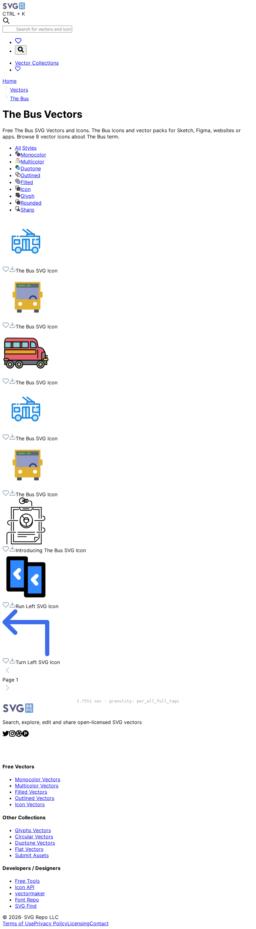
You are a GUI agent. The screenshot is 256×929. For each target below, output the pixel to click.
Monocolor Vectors (37, 779)
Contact (99, 923)
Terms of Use (18, 923)
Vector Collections (37, 63)
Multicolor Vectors (36, 785)
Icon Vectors (30, 804)
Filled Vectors (31, 792)
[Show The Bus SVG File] (25, 263)
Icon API (24, 887)
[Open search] (21, 50)
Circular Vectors (34, 836)
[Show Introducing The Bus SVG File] (25, 542)
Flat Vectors (29, 849)
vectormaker (30, 893)
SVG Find (26, 906)
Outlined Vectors (34, 798)
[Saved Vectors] (18, 42)
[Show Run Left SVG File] (25, 598)
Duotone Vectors (35, 843)
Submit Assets (32, 855)
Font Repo (27, 900)
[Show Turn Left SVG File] (25, 654)
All (26, 148)
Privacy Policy (50, 923)
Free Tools (27, 881)
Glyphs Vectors (33, 830)
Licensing (78, 923)
